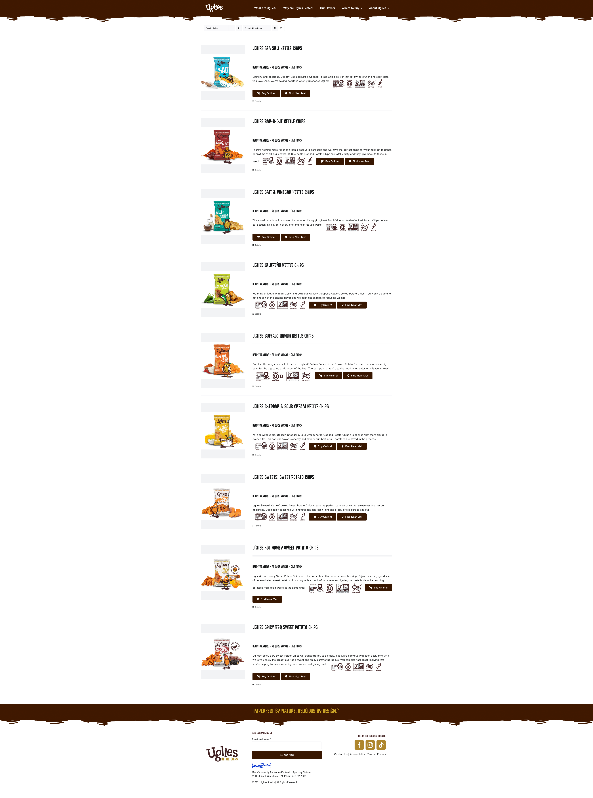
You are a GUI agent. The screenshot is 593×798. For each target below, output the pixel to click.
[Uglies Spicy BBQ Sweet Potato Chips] (223, 651)
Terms (371, 754)
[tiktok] (381, 745)
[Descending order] (239, 28)
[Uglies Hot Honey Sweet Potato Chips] (223, 572)
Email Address (261, 739)
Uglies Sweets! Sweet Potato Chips (283, 477)
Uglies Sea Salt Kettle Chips (277, 48)
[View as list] (281, 28)
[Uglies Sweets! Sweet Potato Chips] (223, 501)
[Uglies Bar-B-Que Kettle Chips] (223, 145)
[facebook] (359, 745)
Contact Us (340, 754)
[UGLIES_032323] (224, 732)
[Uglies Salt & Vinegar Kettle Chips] (223, 216)
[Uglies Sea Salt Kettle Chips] (223, 72)
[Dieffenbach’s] (261, 764)
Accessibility (357, 754)
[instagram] (370, 745)
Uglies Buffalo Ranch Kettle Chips (282, 336)
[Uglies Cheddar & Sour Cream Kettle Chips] (223, 430)
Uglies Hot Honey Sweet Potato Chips (285, 548)
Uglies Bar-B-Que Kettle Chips (278, 121)
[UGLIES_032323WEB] (214, 2)
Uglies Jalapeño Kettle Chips (278, 265)
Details (258, 101)
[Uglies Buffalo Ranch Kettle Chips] (223, 360)
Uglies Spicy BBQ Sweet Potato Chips (285, 627)
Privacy (381, 754)
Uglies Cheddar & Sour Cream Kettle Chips (290, 406)
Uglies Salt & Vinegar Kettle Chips (283, 192)
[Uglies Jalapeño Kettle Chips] (223, 289)
